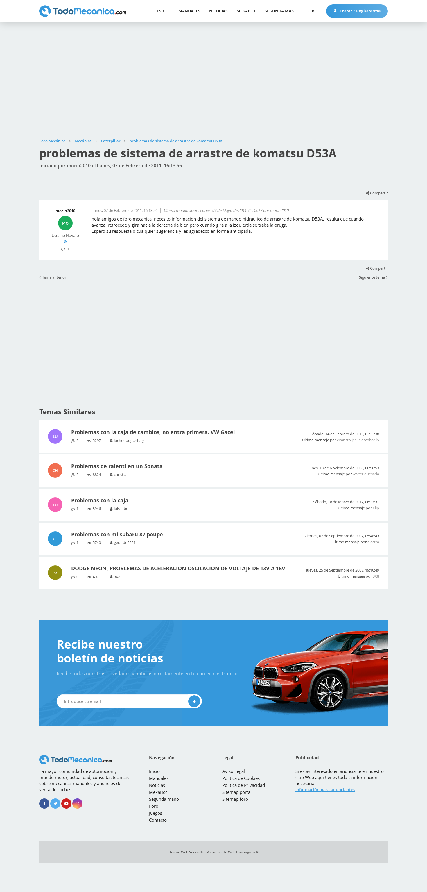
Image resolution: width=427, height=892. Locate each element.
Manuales (189, 11)
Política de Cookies (241, 778)
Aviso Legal (233, 771)
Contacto (158, 820)
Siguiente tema (372, 277)
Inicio (163, 11)
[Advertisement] (213, 80)
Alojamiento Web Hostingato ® (233, 852)
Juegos (155, 813)
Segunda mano (281, 11)
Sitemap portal (237, 792)
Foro (311, 11)
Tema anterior (54, 277)
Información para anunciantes (325, 789)
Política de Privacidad (243, 785)
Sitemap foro (235, 799)
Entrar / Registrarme (359, 11)
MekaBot (246, 11)
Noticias (218, 11)
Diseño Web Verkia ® (185, 852)
